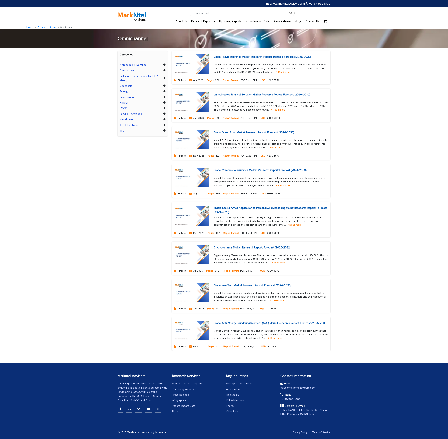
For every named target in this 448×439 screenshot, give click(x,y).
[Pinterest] (158, 409)
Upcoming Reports (230, 21)
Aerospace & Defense (133, 65)
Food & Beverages (131, 114)
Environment (127, 97)
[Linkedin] (120, 409)
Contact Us (312, 21)
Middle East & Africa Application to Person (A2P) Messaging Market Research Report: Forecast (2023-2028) (270, 210)
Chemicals (126, 86)
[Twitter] (138, 409)
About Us (181, 21)
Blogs (298, 21)
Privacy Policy (300, 432)
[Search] (290, 13)
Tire (122, 130)
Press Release (282, 21)
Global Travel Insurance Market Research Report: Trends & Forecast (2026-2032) (262, 57)
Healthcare (126, 119)
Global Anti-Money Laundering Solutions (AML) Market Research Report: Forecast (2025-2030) (270, 323)
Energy (124, 91)
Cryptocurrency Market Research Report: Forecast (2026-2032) (252, 247)
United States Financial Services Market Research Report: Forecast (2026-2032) (262, 94)
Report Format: (231, 80)
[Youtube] (148, 409)
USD (263, 80)
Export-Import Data (257, 21)
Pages (210, 80)
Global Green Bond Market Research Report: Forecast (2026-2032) (254, 132)
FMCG (123, 108)
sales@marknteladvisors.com (287, 3)
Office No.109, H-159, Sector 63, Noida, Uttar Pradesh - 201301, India (303, 412)
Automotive (127, 70)
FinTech (124, 102)
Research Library (47, 27)
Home (29, 27)
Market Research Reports (187, 383)
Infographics (179, 400)
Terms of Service (321, 432)
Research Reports (202, 21)
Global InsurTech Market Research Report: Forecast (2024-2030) (252, 285)
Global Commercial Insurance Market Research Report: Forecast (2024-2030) (260, 170)
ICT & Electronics (130, 125)
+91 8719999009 (319, 3)
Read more (284, 71)
